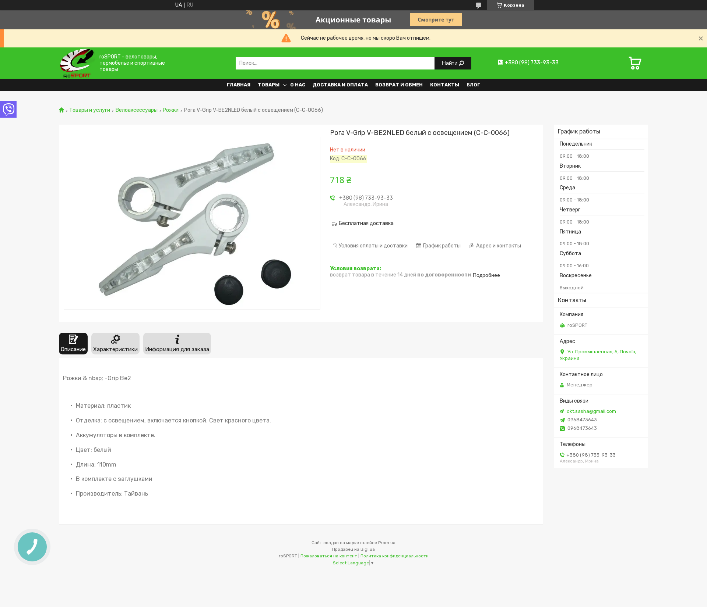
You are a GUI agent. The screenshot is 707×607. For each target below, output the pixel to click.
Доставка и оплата (340, 85)
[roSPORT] (77, 63)
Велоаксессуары (137, 110)
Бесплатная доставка (366, 223)
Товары (268, 85)
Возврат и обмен (399, 85)
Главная (238, 85)
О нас (297, 85)
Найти (450, 63)
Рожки (171, 110)
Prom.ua (386, 542)
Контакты (444, 85)
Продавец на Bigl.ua (353, 549)
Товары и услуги (89, 110)
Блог (473, 85)
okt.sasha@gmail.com (591, 411)
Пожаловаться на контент (328, 555)
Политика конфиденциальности (394, 555)
